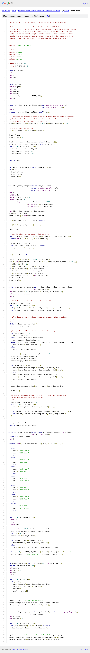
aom (14, 10)
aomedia (6, 10)
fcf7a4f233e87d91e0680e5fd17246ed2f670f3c (39, 10)
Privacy (19, 650)
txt (80, 649)
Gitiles (13, 650)
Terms (25, 650)
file (47, 16)
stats (66, 10)
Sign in (85, 3)
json (86, 649)
